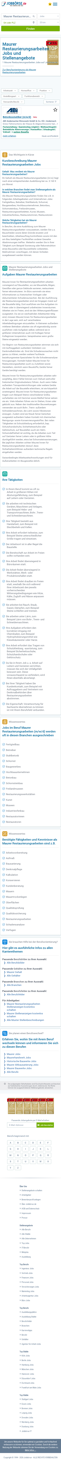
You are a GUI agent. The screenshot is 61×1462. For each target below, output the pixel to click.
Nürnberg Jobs (28, 1422)
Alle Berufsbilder (16, 962)
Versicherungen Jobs (30, 1287)
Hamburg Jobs (28, 1365)
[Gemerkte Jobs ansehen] (50, 4)
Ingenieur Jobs (28, 1268)
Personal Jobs (27, 1282)
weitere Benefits (21, 132)
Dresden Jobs (27, 1417)
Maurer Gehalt (14, 972)
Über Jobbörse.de (29, 1204)
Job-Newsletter (46, 1125)
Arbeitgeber (26, 1195)
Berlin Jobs (26, 1360)
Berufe (24, 1335)
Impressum (26, 1213)
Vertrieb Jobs (27, 1273)
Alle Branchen (14, 985)
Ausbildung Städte (29, 1316)
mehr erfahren (9, 136)
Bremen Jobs (27, 1408)
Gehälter (25, 1339)
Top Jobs (25, 1243)
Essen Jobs (26, 1404)
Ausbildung (26, 1257)
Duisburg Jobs (27, 1426)
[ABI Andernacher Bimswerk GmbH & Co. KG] (12, 110)
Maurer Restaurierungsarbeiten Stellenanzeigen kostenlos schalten (23, 1007)
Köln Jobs (26, 1355)
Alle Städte (26, 1234)
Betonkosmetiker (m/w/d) (17, 117)
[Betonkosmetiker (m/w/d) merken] (55, 110)
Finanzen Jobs (27, 1277)
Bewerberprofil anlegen (31, 1199)
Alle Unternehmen (29, 1238)
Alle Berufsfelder (16, 994)
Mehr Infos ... (30, 1450)
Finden (30, 28)
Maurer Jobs (13, 1054)
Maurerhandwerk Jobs (19, 1057)
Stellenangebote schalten (32, 1190)
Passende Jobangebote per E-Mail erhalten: (30, 1120)
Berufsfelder (27, 1321)
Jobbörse (28, 1457)
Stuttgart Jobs (27, 1399)
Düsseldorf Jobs (28, 1378)
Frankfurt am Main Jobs (31, 1387)
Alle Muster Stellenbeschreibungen (25, 1020)
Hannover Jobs (28, 1374)
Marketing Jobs (28, 1291)
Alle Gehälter (13, 975)
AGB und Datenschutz (30, 1208)
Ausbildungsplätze (29, 1312)
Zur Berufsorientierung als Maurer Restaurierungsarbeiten (19, 71)
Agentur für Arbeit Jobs (31, 1344)
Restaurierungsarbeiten (32, 282)
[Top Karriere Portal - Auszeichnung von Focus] (30, 1106)
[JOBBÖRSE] (14, 3)
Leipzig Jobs (27, 1413)
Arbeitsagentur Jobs (30, 1296)
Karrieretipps (27, 1330)
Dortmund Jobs (28, 1383)
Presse (24, 1217)
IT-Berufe (25, 1247)
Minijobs (25, 1252)
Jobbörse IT (27, 1431)
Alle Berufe (12, 1072)
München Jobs (28, 1369)
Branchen (25, 1325)
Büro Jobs (26, 1300)
